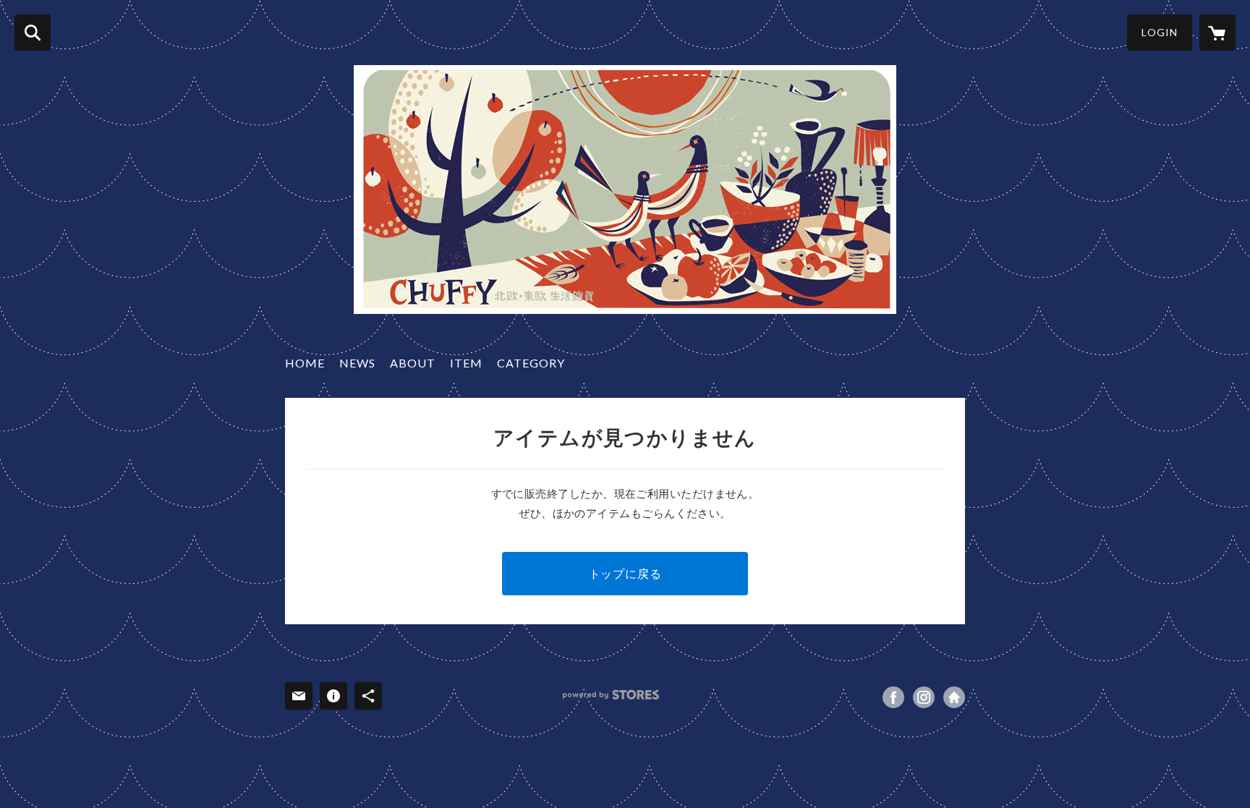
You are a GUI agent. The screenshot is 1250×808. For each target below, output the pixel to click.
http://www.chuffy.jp (954, 697)
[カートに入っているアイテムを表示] (1217, 32)
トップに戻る (625, 573)
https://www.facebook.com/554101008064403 (893, 697)
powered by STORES (610, 694)
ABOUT (412, 363)
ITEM (466, 363)
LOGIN (1159, 32)
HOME (305, 363)
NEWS (357, 363)
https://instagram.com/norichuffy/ (924, 697)
